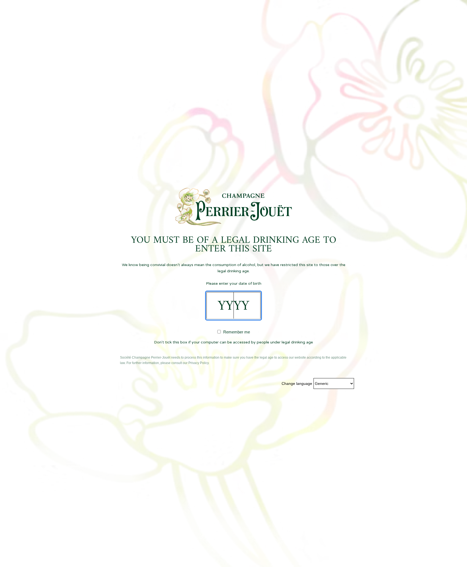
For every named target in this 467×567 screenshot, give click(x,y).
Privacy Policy (198, 363)
